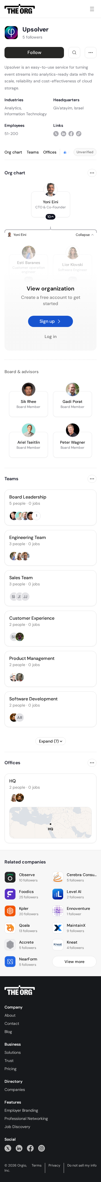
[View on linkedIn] (63, 133)
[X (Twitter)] (7, 1148)
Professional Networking (26, 1118)
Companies (14, 1089)
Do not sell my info (82, 1165)
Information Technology (25, 113)
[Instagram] (41, 1148)
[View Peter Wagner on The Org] (73, 430)
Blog (8, 1031)
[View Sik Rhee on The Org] (29, 389)
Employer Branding (21, 1110)
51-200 (11, 133)
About (9, 1015)
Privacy (54, 1165)
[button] (50, 204)
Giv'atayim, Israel (68, 107)
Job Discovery (17, 1126)
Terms (37, 1165)
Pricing (10, 1068)
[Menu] (92, 8)
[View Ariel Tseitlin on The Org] (29, 430)
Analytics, (13, 107)
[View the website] (78, 133)
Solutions (12, 1052)
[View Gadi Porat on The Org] (73, 389)
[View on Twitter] (56, 133)
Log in (51, 336)
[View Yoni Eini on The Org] (50, 190)
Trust (8, 1060)
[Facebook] (30, 1148)
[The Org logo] (19, 990)
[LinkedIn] (19, 1148)
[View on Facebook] (71, 133)
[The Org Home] (19, 9)
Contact (11, 1023)
